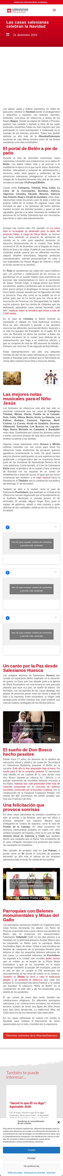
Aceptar (31, 1150)
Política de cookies (15, 1172)
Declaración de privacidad (34, 1172)
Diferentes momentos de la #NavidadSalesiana (31, 1035)
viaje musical (43, 477)
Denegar (31, 1158)
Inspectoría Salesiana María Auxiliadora (30, 2)
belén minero (53, 958)
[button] (58, 1122)
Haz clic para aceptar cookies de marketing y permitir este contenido (32, 544)
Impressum (51, 1172)
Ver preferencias (31, 1166)
